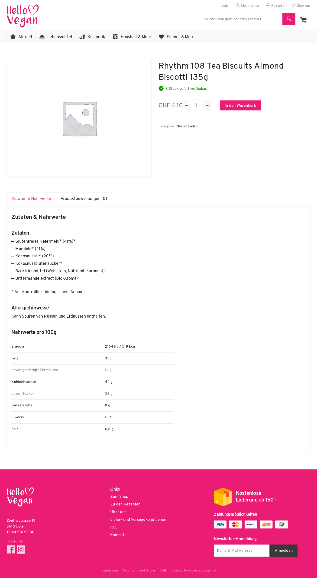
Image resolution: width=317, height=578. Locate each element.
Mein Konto (250, 6)
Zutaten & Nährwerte (31, 199)
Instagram (20, 549)
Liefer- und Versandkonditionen (138, 520)
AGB (163, 570)
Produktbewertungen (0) (84, 199)
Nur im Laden (187, 126)
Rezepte (277, 6)
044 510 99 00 (21, 532)
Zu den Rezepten (125, 504)
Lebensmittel (59, 37)
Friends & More (180, 37)
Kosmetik (96, 37)
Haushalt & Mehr (136, 37)
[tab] (31, 199)
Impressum (109, 570)
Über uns (304, 6)
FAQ (113, 527)
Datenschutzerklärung (139, 570)
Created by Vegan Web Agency (194, 570)
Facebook (10, 549)
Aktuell (25, 37)
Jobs (225, 6)
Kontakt (117, 535)
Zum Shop (119, 497)
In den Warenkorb (240, 106)
